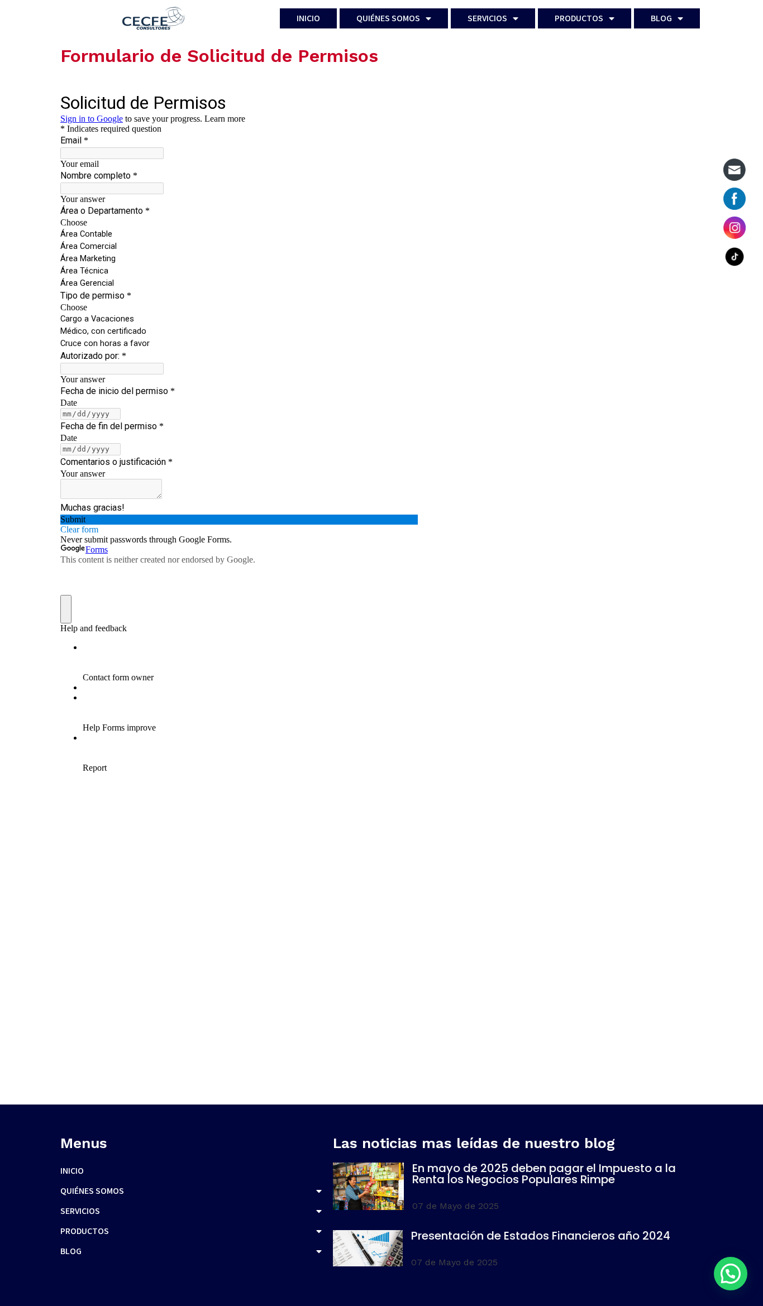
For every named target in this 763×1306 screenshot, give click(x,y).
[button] (730, 1273)
